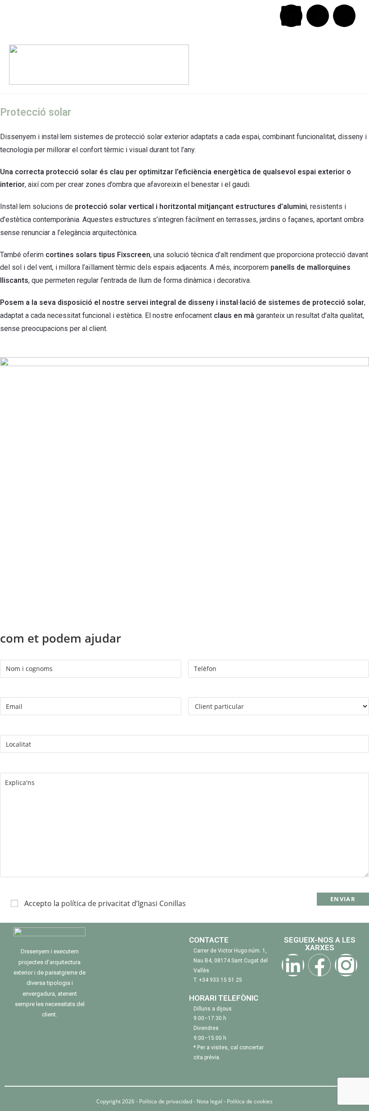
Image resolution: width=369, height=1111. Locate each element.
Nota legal (209, 1101)
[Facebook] (317, 16)
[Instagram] (344, 16)
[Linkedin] (291, 16)
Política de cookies (250, 1101)
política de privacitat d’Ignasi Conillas (123, 903)
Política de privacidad (166, 1101)
